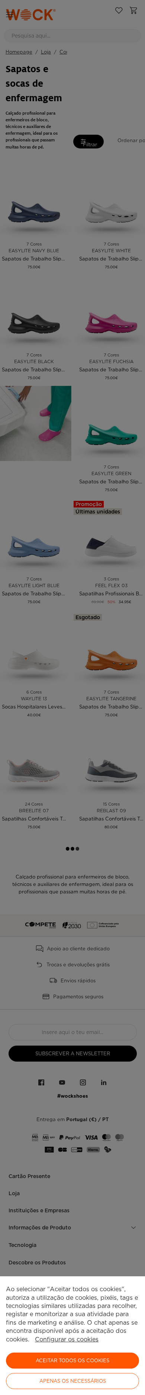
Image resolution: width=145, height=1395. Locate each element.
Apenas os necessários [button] (72, 1381)
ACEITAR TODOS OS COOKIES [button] (72, 1360)
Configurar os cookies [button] (67, 1339)
